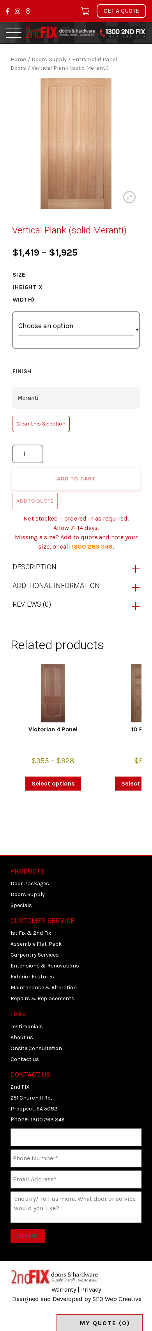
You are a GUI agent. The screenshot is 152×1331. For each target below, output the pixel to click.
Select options (53, 783)
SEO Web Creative (116, 1299)
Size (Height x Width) (27, 287)
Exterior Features (32, 976)
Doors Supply (49, 59)
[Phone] (122, 31)
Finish (22, 371)
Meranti (28, 397)
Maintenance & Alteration (44, 987)
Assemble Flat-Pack (36, 944)
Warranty (63, 1289)
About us (22, 1037)
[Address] (28, 10)
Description (34, 567)
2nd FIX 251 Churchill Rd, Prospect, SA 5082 (34, 1098)
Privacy (91, 1289)
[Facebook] (8, 10)
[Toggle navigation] (13, 32)
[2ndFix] (60, 31)
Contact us (25, 1059)
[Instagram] (18, 10)
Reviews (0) (31, 604)
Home (18, 59)
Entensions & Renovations (45, 965)
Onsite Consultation (36, 1048)
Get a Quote (121, 10)
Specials (21, 905)
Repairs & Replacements (42, 998)
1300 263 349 (92, 546)
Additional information (56, 585)
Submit (28, 1236)
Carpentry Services (35, 954)
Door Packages (30, 883)
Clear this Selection (40, 423)
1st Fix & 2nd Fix (31, 933)
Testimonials (27, 1026)
